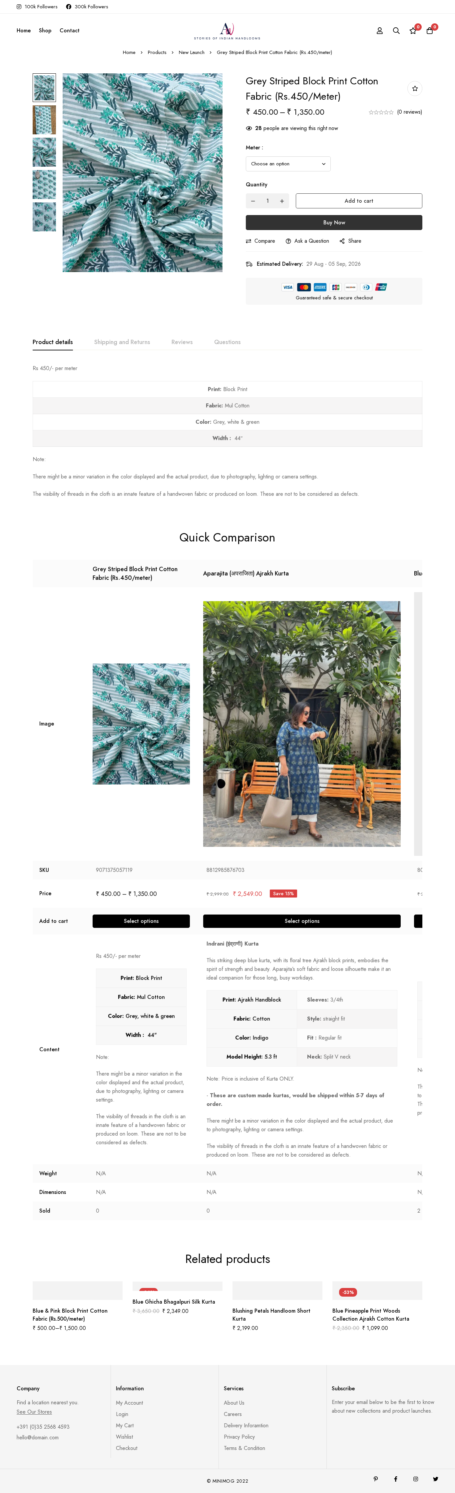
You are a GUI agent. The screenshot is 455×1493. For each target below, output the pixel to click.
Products (157, 52)
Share (354, 241)
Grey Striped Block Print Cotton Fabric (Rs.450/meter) (135, 573)
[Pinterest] (375, 1479)
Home (129, 52)
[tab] (53, 342)
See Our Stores (34, 1412)
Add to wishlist (414, 88)
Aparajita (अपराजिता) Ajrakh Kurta (246, 573)
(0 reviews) (409, 112)
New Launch (192, 52)
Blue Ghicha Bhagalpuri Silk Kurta (174, 1302)
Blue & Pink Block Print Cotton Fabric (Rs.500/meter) (70, 1315)
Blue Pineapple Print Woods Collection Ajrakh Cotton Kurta (370, 1315)
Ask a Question (311, 241)
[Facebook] (395, 1479)
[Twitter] (435, 1479)
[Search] (396, 30)
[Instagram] (415, 1479)
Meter (254, 147)
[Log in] (379, 30)
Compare (264, 241)
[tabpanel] (227, 431)
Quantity (256, 184)
